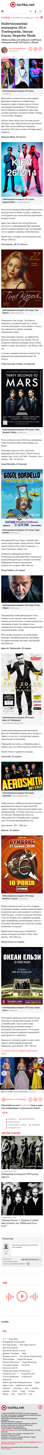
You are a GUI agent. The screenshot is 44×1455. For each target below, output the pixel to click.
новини (6, 1391)
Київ (24, 1353)
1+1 (4, 1339)
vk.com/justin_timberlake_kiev (13, 723)
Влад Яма (13, 1339)
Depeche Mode (28, 1119)
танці (22, 1391)
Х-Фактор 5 (27, 1376)
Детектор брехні (10, 1348)
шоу (13, 1394)
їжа (30, 1394)
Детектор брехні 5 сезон (14, 1350)
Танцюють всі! (28, 1374)
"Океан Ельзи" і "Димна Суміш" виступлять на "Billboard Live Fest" (20, 1223)
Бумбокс (36, 1125)
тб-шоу (31, 1391)
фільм (5, 1394)
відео (37, 1382)
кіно (27, 1388)
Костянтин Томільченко (31, 1356)
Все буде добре (10, 1345)
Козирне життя (10, 1356)
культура (17, 1388)
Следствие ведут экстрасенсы (17, 1371)
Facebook (24, 1105)
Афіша (5, 60)
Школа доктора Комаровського (17, 1382)
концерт (12, 1119)
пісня (14, 1391)
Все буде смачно (28, 1345)
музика (35, 1388)
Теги (4, 1331)
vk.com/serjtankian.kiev (20, 796)
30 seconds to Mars (17, 1125)
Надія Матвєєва (24, 1359)
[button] (35, 11)
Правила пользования (8, 1442)
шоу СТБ (22, 1394)
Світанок (26, 1365)
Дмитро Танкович (11, 1353)
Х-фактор (7, 1379)
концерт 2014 (14, 1128)
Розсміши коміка (10, 1365)
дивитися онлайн (24, 1385)
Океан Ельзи (14, 1122)
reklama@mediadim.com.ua (9, 1430)
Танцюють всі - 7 (10, 1374)
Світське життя (10, 1368)
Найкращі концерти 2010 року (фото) (19, 1175)
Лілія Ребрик (8, 1359)
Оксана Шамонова (17, 48)
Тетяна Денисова (11, 1376)
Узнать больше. (6, 1449)
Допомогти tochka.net (23, 18)
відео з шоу (8, 1385)
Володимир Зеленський (14, 1342)
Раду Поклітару (29, 1362)
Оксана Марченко (11, 1362)
